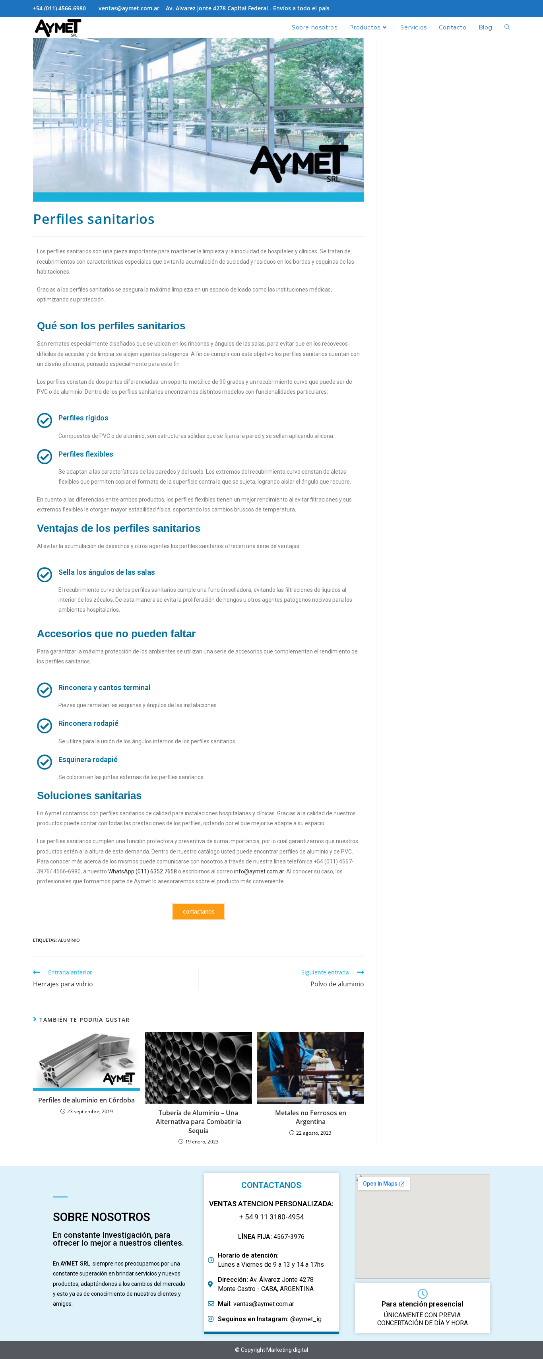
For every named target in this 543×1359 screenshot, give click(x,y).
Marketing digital (287, 1350)
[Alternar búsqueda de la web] (507, 27)
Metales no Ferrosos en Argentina (310, 1117)
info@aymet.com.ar (259, 871)
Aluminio (69, 940)
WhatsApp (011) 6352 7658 (142, 871)
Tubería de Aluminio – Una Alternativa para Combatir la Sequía (198, 1121)
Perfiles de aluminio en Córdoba (86, 1100)
